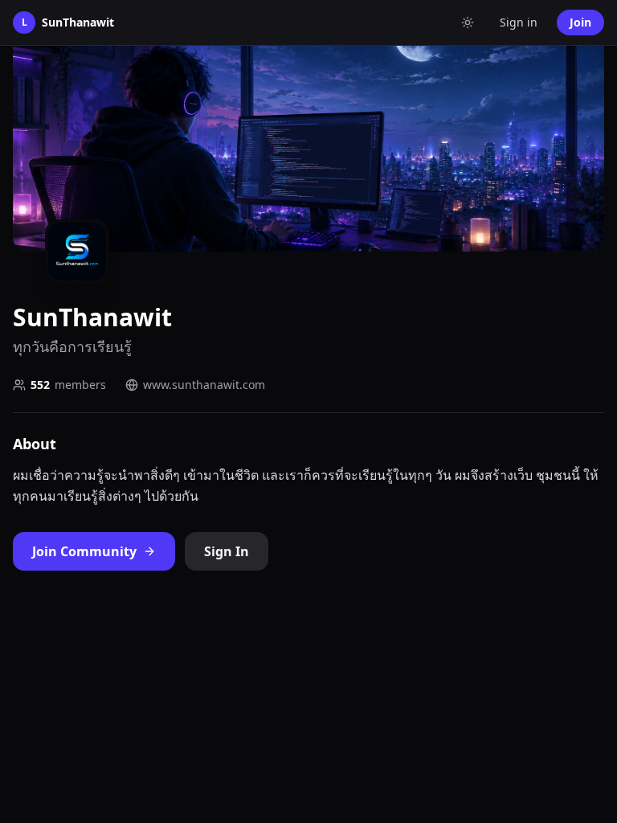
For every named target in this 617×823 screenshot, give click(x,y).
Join (580, 22)
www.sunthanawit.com (204, 384)
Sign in (518, 22)
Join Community (84, 551)
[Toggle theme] (467, 22)
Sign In (226, 551)
